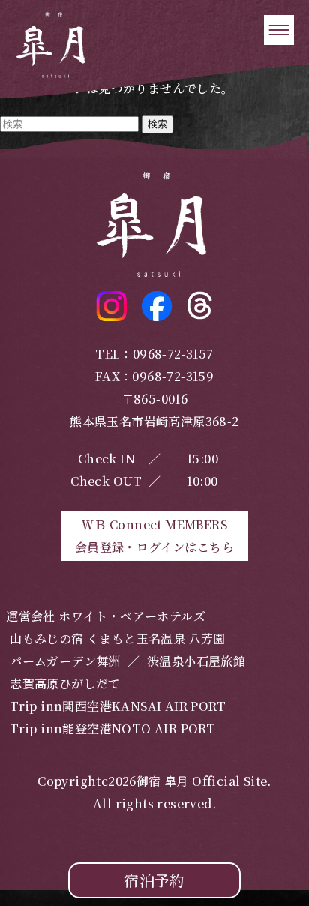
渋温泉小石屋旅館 (196, 661)
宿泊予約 (154, 880)
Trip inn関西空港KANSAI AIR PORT (118, 706)
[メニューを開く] (279, 30)
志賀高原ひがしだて (65, 683)
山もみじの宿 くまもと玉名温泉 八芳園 (118, 638)
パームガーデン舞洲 (65, 661)
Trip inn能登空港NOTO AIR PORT (112, 728)
